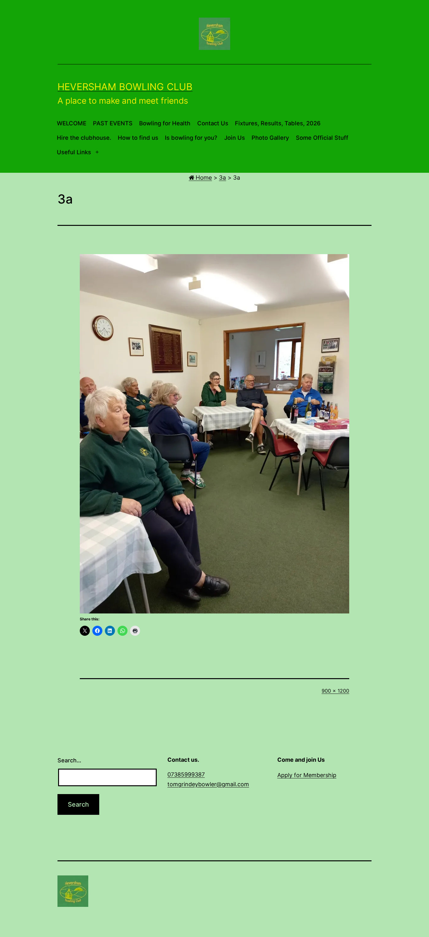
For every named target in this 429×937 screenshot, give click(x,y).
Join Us (234, 137)
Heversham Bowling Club (125, 86)
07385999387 (186, 774)
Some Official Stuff (322, 137)
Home (203, 177)
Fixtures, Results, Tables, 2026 (278, 123)
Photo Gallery (270, 137)
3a (222, 177)
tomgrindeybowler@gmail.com (208, 784)
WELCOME (71, 123)
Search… (69, 760)
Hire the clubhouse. (84, 137)
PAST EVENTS (113, 123)
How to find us (138, 137)
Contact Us (212, 123)
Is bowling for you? (191, 137)
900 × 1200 (335, 691)
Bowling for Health (164, 123)
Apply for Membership (306, 775)
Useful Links (74, 152)
